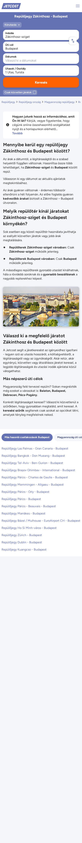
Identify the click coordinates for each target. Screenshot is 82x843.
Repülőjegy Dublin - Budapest (22, 542)
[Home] (11, 6)
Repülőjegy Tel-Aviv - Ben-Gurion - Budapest (32, 463)
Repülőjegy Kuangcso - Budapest (24, 549)
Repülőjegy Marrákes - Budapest (23, 513)
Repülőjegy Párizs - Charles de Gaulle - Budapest (35, 477)
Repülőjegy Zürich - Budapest (22, 535)
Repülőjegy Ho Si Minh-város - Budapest (29, 528)
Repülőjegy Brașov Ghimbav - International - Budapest (38, 470)
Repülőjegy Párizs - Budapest (21, 499)
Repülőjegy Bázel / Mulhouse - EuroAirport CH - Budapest (41, 520)
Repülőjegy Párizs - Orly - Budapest (25, 492)
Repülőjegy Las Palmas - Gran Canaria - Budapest (35, 448)
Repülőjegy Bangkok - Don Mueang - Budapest (33, 455)
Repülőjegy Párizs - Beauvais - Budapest (29, 506)
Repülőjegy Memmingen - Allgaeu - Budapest (33, 484)
